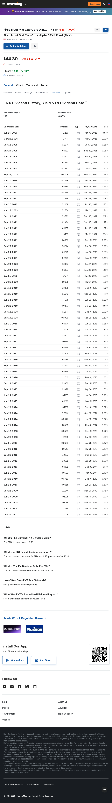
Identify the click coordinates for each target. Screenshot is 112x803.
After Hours (11, 75)
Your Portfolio (8, 714)
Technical (32, 85)
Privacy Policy (33, 784)
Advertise (63, 708)
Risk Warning (49, 784)
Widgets (6, 719)
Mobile (5, 708)
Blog (4, 702)
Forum (44, 85)
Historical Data (42, 92)
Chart (19, 85)
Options (67, 92)
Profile (18, 92)
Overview (8, 92)
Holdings (28, 92)
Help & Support (65, 714)
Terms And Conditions (13, 784)
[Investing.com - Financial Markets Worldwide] (17, 4)
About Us (62, 702)
